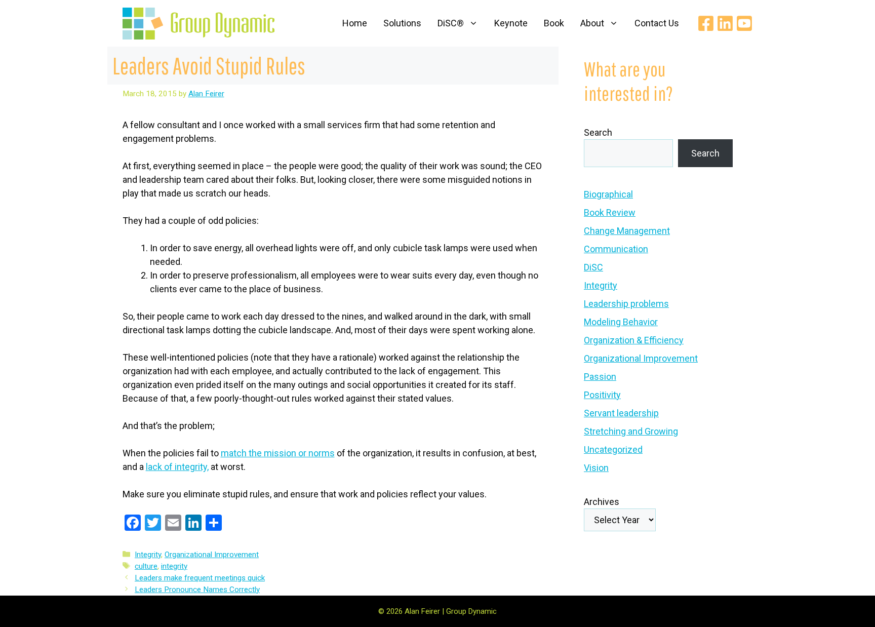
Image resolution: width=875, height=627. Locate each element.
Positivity (602, 394)
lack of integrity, (177, 466)
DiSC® (450, 23)
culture (146, 566)
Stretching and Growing (631, 431)
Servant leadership (621, 413)
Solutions (402, 23)
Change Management (627, 230)
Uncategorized (613, 449)
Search (598, 132)
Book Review (609, 212)
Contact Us (656, 23)
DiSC (593, 267)
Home (354, 23)
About (592, 23)
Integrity (148, 554)
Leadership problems (626, 303)
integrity (174, 566)
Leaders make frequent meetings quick (200, 577)
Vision (596, 467)
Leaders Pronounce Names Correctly (197, 589)
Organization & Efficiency (634, 340)
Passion (600, 376)
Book (554, 23)
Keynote (511, 23)
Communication (616, 249)
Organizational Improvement (212, 554)
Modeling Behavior (621, 322)
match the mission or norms (278, 453)
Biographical (608, 194)
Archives (601, 501)
